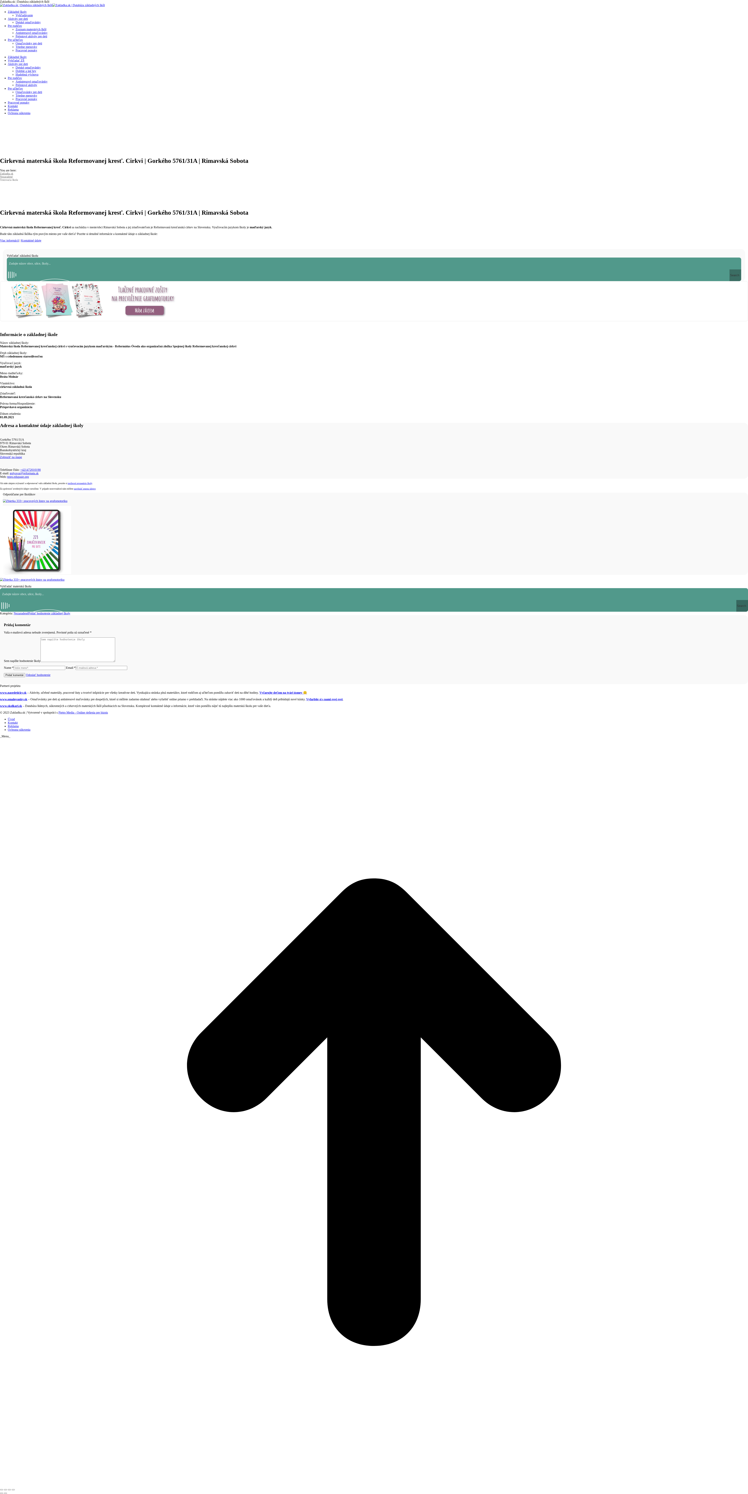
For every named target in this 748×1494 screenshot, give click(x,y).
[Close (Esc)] (1, 1489)
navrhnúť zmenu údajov (85, 488)
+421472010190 (30, 469)
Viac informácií (9, 240)
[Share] (5, 1489)
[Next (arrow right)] (5, 1493)
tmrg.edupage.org (18, 476)
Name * (9, 667)
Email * (71, 667)
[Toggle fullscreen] (9, 1489)
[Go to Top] (374, 1485)
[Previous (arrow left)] (1, 1493)
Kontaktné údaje (31, 240)
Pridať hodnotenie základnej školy (49, 613)
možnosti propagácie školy (80, 483)
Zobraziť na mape (11, 457)
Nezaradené (21, 613)
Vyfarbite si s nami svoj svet (324, 699)
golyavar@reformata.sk (24, 473)
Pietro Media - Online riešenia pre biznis (83, 712)
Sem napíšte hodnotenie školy (22, 661)
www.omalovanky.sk (13, 699)
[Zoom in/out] (13, 1489)
